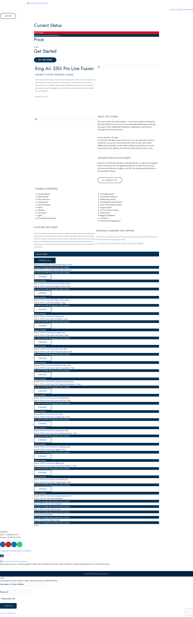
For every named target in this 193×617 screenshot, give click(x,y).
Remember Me (8, 598)
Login (2, 556)
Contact (184, 10)
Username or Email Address (12, 584)
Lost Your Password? (7, 613)
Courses (172, 10)
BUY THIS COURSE (45, 60)
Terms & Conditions (24, 551)
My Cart (190, 10)
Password (4, 592)
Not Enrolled (39, 33)
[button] (173, 10)
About (179, 10)
